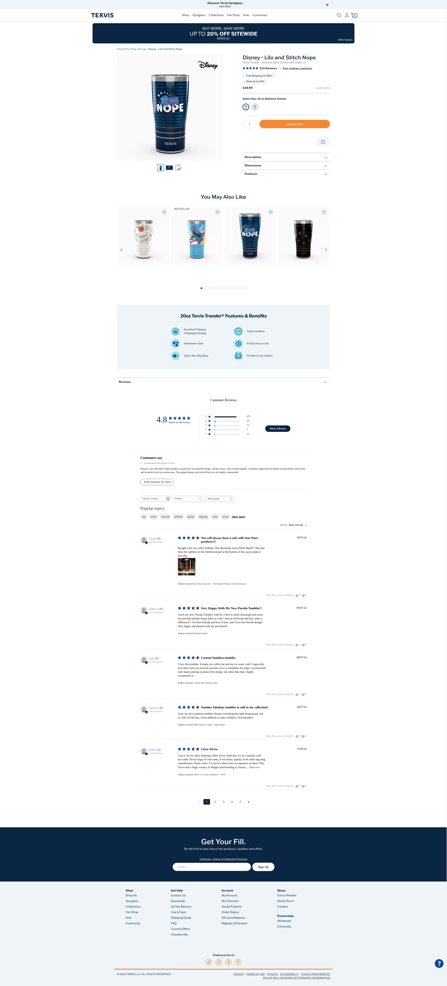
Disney (142, 49)
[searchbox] (153, 498)
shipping (203, 516)
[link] (160, 167)
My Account (229, 895)
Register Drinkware (234, 923)
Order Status (230, 912)
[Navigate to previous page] (198, 802)
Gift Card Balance (233, 918)
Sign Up (263, 867)
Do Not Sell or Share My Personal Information (296, 977)
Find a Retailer (286, 895)
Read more (254, 767)
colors (153, 516)
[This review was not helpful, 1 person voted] (303, 736)
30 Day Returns (181, 906)
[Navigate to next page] (248, 802)
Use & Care (178, 912)
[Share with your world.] (323, 142)
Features (251, 173)
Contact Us (178, 895)
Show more (238, 516)
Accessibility (289, 974)
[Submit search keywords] (339, 15)
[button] (263, 4)
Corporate (284, 926)
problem (178, 516)
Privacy (238, 974)
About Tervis (285, 901)
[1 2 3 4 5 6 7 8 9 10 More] (250, 124)
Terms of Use (255, 974)
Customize (259, 15)
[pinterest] (238, 962)
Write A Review (278, 428)
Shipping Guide (181, 918)
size (144, 516)
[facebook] (228, 962)
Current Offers (180, 929)
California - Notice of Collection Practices (223, 859)
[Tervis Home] (102, 15)
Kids (246, 15)
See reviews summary (297, 68)
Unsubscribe (179, 934)
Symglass (198, 15)
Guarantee (178, 901)
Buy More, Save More (223, 33)
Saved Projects (232, 906)
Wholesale (284, 921)
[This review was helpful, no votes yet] (297, 595)
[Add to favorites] (164, 212)
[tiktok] (209, 962)
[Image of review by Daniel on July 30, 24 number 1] (186, 566)
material (165, 516)
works (225, 516)
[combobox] (188, 499)
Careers (282, 906)
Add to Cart (295, 124)
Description (253, 157)
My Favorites (230, 901)
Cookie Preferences (315, 974)
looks (215, 516)
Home (120, 49)
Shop (185, 15)
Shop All (131, 895)
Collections (216, 15)
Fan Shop (233, 15)
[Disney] (208, 65)
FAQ (174, 923)
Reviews (125, 382)
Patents (272, 974)
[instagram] (218, 962)
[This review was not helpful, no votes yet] (303, 595)
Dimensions (253, 165)
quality (190, 516)
